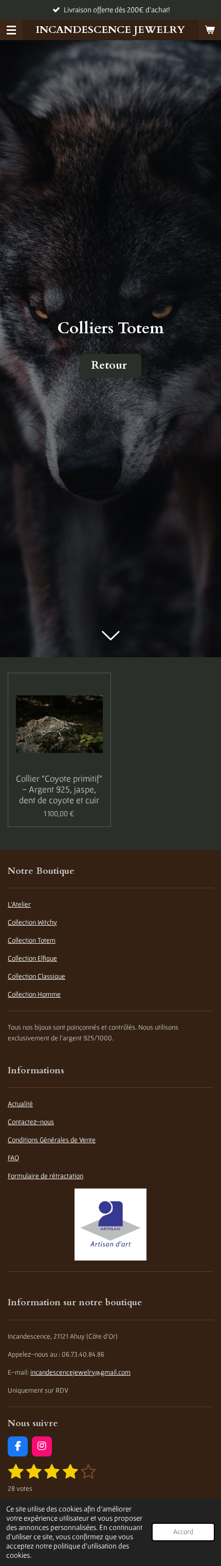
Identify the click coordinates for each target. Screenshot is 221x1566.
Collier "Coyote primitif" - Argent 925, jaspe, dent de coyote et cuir (59, 789)
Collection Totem (32, 940)
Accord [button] (183, 1532)
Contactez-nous (31, 1122)
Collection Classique (36, 976)
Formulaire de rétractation (45, 1176)
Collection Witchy (32, 922)
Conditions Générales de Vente (52, 1140)
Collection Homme (34, 994)
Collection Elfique (32, 958)
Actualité (20, 1104)
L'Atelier (19, 904)
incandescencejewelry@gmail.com (80, 1372)
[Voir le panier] (209, 30)
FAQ (13, 1158)
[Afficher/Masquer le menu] (11, 30)
